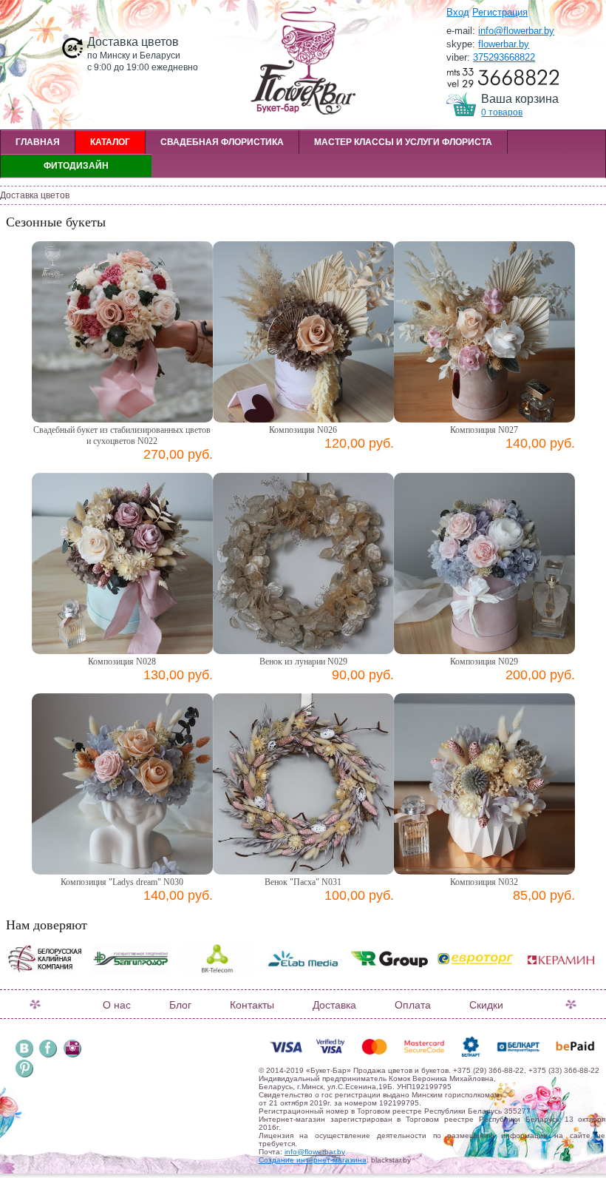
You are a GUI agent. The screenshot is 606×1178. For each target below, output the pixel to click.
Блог (180, 1005)
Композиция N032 (484, 882)
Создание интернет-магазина (313, 1160)
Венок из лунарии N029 (303, 661)
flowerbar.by (503, 44)
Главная (38, 142)
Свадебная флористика (222, 142)
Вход (457, 12)
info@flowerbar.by (516, 30)
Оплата (413, 1005)
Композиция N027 (484, 430)
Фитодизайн (76, 166)
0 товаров (501, 112)
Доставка (334, 1005)
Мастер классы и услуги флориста (403, 142)
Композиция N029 (484, 661)
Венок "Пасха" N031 (303, 882)
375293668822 (504, 57)
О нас (117, 1005)
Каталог (110, 142)
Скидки (486, 1005)
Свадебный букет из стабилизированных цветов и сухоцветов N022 (122, 435)
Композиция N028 (122, 661)
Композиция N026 (303, 430)
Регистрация (500, 12)
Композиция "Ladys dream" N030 (122, 882)
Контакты (252, 1005)
